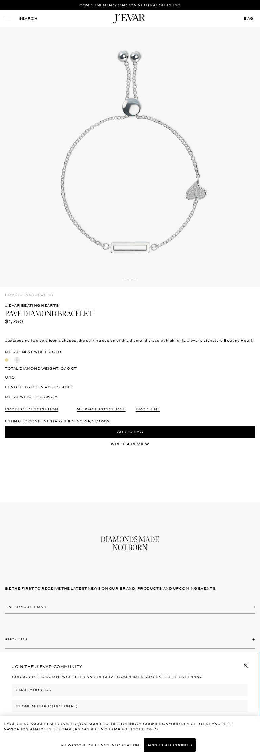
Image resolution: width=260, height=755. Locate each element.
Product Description (31, 409)
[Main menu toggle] (8, 18)
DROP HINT (148, 409)
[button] (28, 18)
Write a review (130, 444)
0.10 (10, 377)
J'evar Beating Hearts (32, 305)
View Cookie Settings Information (100, 745)
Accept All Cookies (169, 745)
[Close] (246, 666)
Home (11, 295)
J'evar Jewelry (37, 295)
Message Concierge (101, 409)
